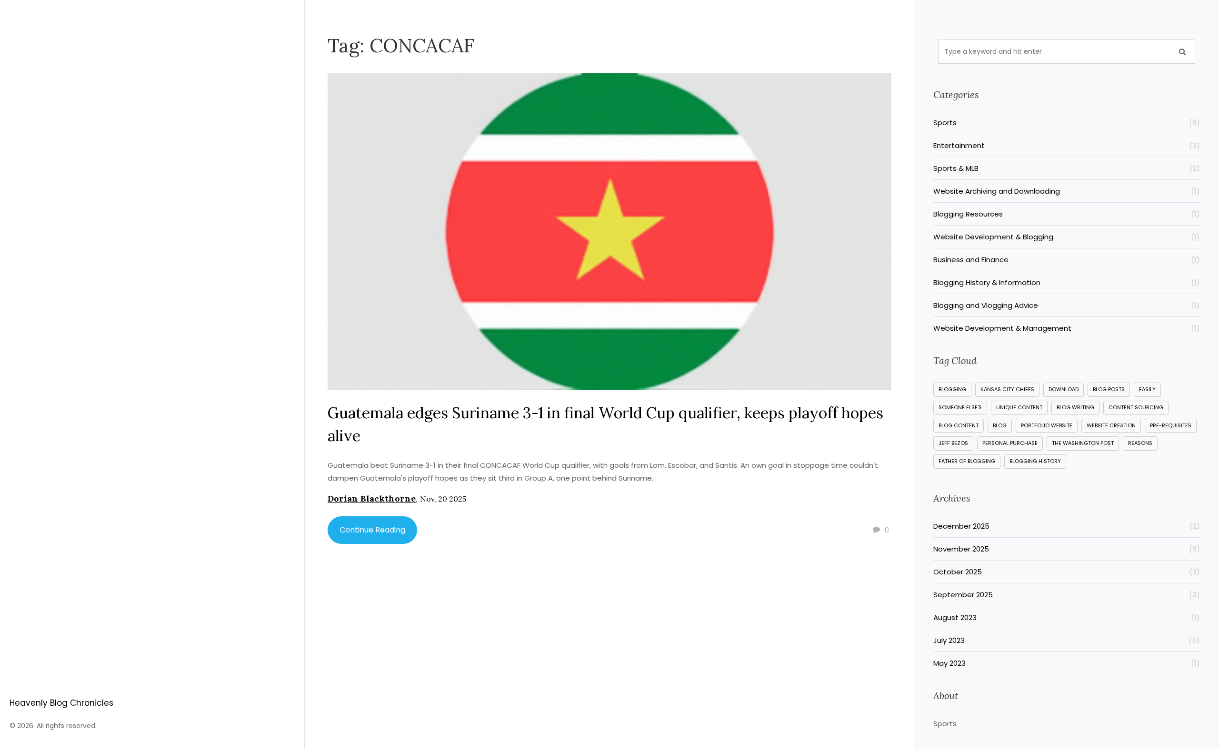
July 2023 (1066, 640)
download (1064, 389)
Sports (1066, 123)
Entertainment (1066, 145)
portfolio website (1046, 425)
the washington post (1083, 443)
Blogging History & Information (1066, 282)
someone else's (960, 407)
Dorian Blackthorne (372, 498)
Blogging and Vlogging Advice (1066, 305)
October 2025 (1066, 572)
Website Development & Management (1066, 328)
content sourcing (1136, 407)
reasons (1140, 443)
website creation (1111, 425)
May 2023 (1066, 663)
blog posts (1109, 389)
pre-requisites (1170, 425)
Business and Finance (1066, 260)
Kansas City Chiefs (1007, 389)
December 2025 (1066, 526)
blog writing (1075, 407)
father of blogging (967, 461)
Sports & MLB (1066, 168)
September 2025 (1066, 595)
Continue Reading (372, 529)
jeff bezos (953, 443)
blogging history (1035, 461)
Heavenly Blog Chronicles (61, 703)
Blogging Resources (1066, 214)
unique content (1019, 407)
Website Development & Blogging (1066, 237)
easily (1147, 389)
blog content (959, 425)
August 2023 (1066, 617)
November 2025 (1066, 549)
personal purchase (1010, 443)
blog (1000, 425)
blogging (952, 389)
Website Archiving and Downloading (1066, 191)
